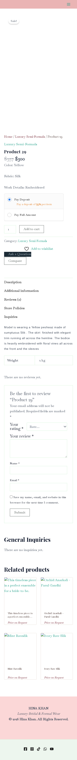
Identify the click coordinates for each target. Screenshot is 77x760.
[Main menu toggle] (68, 4)
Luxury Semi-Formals (30, 137)
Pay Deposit (22, 199)
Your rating (16, 427)
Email (14, 480)
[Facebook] (25, 749)
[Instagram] (32, 749)
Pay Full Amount (25, 215)
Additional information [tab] (21, 291)
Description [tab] (13, 282)
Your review (22, 436)
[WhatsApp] (45, 749)
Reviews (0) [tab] (12, 299)
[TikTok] (38, 749)
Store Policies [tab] (14, 308)
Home (8, 137)
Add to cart (32, 229)
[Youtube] (52, 749)
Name (15, 463)
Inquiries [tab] (10, 317)
